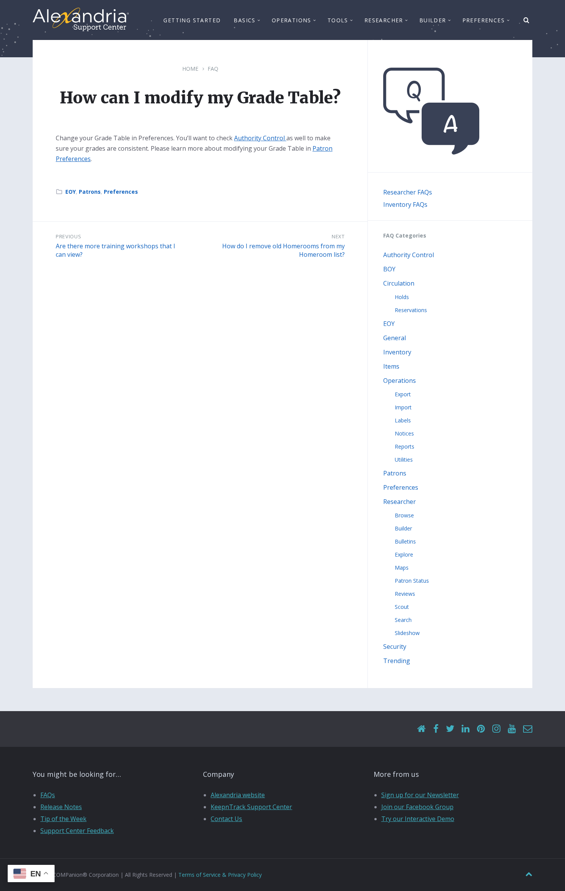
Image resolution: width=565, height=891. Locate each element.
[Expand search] (526, 20)
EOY (70, 191)
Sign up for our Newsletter (420, 795)
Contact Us (226, 819)
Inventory (397, 352)
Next (338, 236)
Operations (399, 380)
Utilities (404, 459)
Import (403, 407)
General (394, 338)
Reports (404, 446)
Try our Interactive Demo (417, 819)
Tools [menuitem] (337, 20)
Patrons (90, 191)
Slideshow (407, 633)
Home (190, 68)
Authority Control (260, 138)
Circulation (398, 283)
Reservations (411, 310)
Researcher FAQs (407, 192)
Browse (404, 515)
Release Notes (61, 807)
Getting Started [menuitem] (192, 20)
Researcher (399, 501)
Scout (402, 606)
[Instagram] (496, 729)
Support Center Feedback (77, 830)
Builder (403, 528)
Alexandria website (238, 795)
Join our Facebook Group (417, 807)
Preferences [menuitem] (483, 20)
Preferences (121, 191)
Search (403, 619)
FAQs (47, 795)
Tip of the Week (63, 819)
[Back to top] (528, 874)
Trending (396, 661)
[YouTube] (512, 729)
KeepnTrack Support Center (251, 807)
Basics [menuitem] (244, 20)
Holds (402, 297)
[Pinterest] (481, 729)
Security (394, 646)
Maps (402, 567)
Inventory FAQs (405, 204)
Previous (68, 236)
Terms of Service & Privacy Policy (220, 874)
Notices (404, 433)
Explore (404, 554)
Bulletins (405, 541)
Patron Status (412, 580)
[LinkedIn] (466, 729)
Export (403, 394)
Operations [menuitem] (291, 20)
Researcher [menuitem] (383, 20)
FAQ (213, 68)
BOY (389, 269)
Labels (403, 420)
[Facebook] (436, 729)
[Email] (527, 729)
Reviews (405, 593)
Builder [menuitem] (432, 20)
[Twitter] (450, 729)
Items (391, 366)
